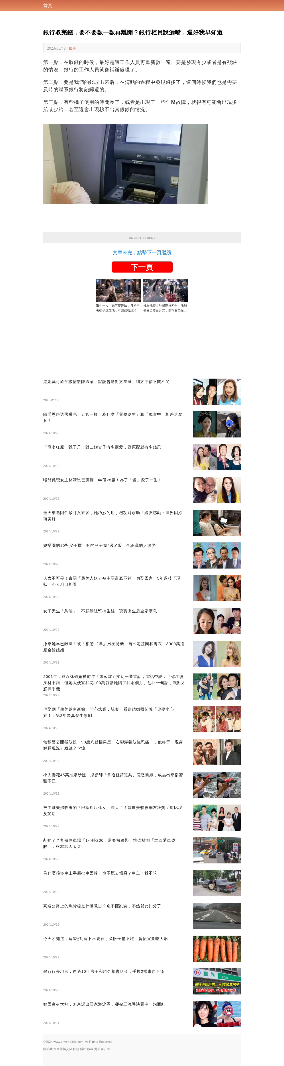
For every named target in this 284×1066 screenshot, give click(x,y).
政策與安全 (64, 1049)
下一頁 (142, 267)
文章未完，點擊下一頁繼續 (142, 252)
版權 (90, 1049)
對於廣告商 (102, 1049)
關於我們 (49, 1049)
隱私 (83, 1049)
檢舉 (72, 48)
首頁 (47, 5)
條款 (76, 1049)
